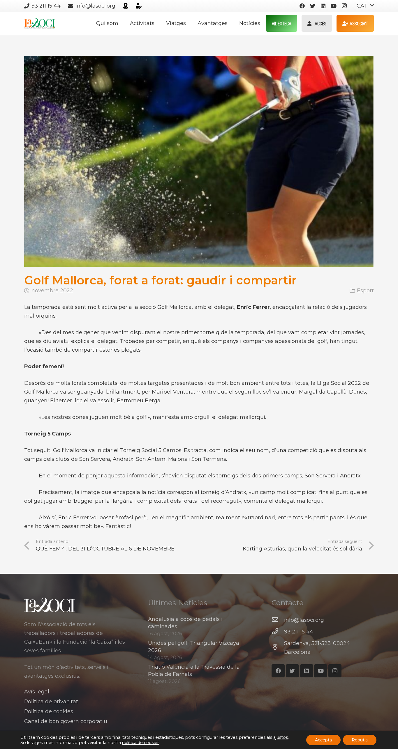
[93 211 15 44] (278, 631)
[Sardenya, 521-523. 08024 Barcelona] (278, 647)
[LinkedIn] (323, 6)
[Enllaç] (125, 6)
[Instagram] (344, 6)
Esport (365, 290)
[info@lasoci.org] (278, 620)
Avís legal (36, 691)
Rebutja (360, 740)
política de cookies (140, 742)
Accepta (323, 740)
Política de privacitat (51, 701)
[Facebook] (302, 6)
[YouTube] (333, 6)
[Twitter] (312, 6)
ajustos (280, 737)
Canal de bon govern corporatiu (65, 721)
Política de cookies (48, 711)
